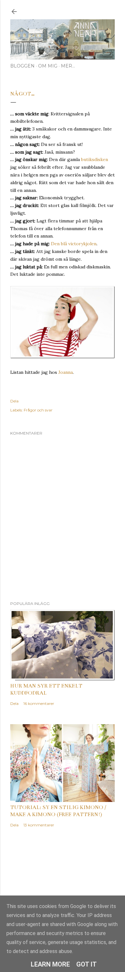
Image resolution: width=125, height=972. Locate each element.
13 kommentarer (38, 825)
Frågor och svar (38, 410)
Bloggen (22, 66)
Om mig (47, 66)
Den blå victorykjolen (73, 244)
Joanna (65, 372)
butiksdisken (94, 159)
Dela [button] (14, 401)
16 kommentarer (38, 703)
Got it (86, 964)
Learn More (50, 964)
